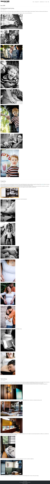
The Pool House (4, 379)
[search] (48, 2)
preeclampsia (42, 184)
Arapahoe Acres (10, 382)
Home (33, 1)
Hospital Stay (3, 181)
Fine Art (46, 1)
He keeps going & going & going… (7, 8)
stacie (1, 9)
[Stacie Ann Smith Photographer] (5, 2)
